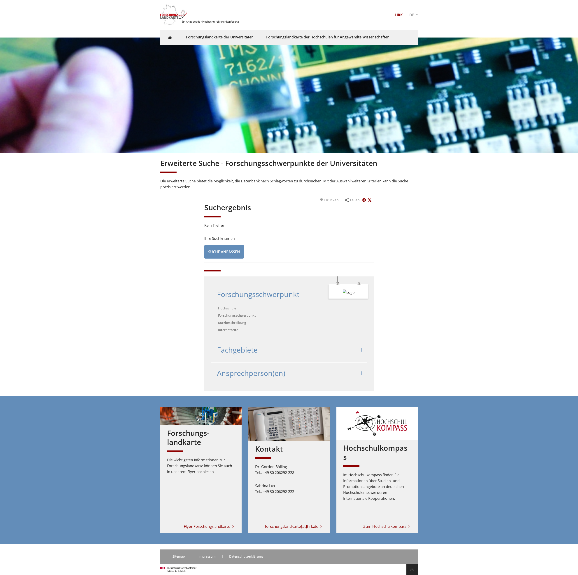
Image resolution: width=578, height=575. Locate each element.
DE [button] (412, 14)
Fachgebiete (237, 350)
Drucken (331, 200)
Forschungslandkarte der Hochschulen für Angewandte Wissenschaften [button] (327, 37)
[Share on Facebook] (364, 200)
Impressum (207, 556)
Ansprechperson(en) (251, 373)
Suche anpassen (224, 251)
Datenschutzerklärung (246, 556)
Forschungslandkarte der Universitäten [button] (220, 37)
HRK (399, 14)
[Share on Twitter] (369, 200)
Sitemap (178, 556)
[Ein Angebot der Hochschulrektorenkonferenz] (174, 14)
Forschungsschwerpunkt (258, 294)
